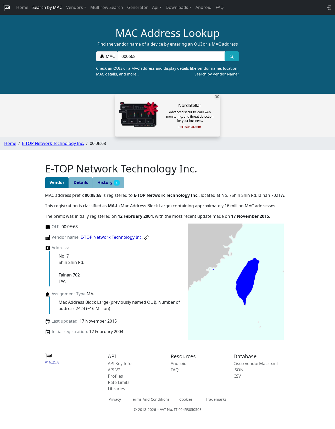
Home (22, 7)
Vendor (56, 182)
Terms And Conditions (150, 399)
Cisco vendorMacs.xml (255, 363)
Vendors (74, 7)
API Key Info (120, 363)
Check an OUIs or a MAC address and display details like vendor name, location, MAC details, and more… (167, 71)
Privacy (115, 399)
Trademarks (216, 399)
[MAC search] (232, 56)
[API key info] (328, 7)
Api (155, 7)
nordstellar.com (189, 127)
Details (81, 182)
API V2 (114, 370)
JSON (238, 370)
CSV (237, 376)
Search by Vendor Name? (216, 74)
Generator (137, 7)
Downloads (177, 7)
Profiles (115, 376)
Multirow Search (106, 7)
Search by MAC (47, 7)
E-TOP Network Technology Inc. (53, 143)
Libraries (116, 389)
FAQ (220, 7)
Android (203, 7)
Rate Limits (119, 382)
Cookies (186, 399)
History (107, 182)
